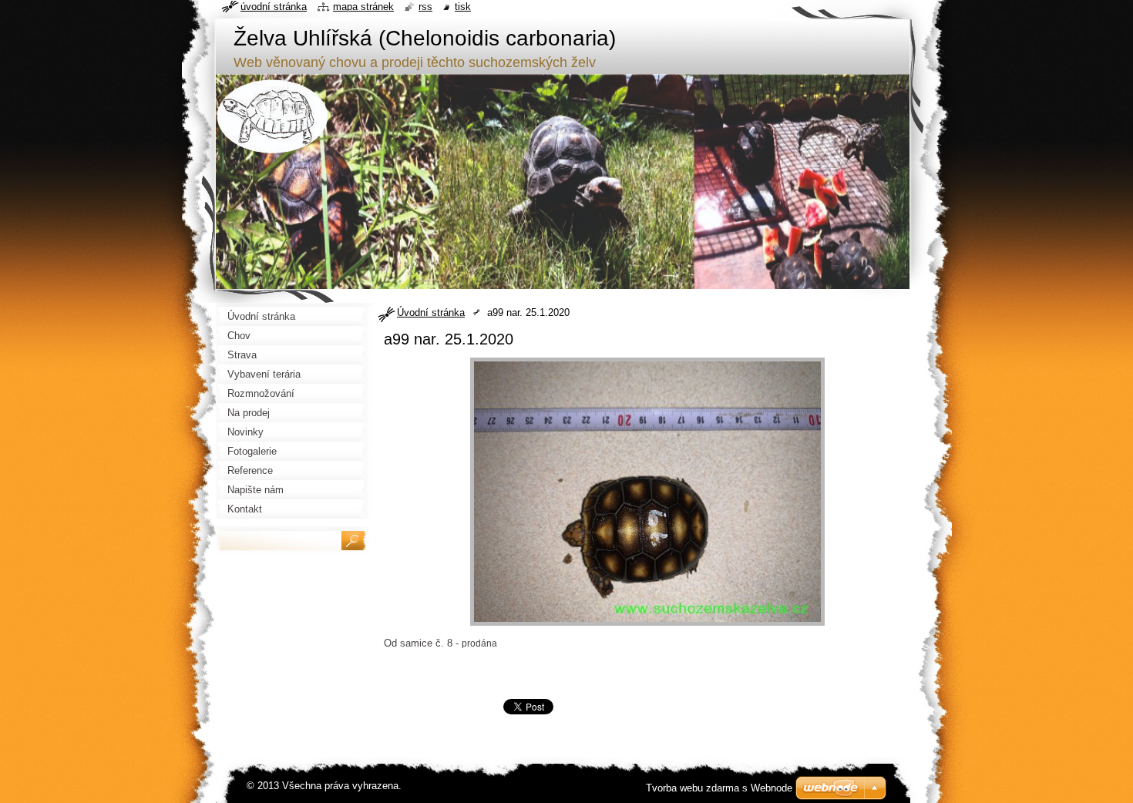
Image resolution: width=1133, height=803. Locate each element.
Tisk (463, 6)
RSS (425, 6)
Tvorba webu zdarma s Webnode (719, 788)
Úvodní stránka (431, 312)
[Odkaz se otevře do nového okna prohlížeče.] (647, 626)
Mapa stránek (363, 6)
